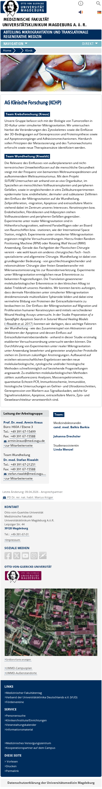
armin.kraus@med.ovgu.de (26, 441)
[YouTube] (26, 558)
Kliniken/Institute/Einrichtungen (26, 720)
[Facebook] (8, 558)
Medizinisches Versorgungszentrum (28, 743)
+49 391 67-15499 (23, 431)
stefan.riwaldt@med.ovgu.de (27, 474)
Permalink (12, 771)
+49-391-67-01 (20, 534)
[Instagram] (34, 558)
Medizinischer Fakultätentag (24, 693)
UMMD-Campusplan (19, 668)
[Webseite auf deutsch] (99, 13)
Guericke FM (43, 555)
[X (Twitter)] (17, 558)
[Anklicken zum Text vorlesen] (80, 13)
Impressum (13, 540)
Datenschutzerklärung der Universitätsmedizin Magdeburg (51, 783)
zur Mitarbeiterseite (19, 445)
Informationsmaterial (19, 729)
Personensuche (16, 715)
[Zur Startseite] (23, 15)
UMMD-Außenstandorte (21, 673)
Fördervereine (15, 702)
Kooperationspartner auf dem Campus (30, 748)
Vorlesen (12, 761)
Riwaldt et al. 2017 (19, 324)
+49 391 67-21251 (23, 464)
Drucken (11, 766)
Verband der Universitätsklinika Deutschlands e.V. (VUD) (41, 697)
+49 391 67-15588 (22, 436)
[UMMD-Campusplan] (51, 655)
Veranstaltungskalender (21, 725)
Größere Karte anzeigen (18, 659)
